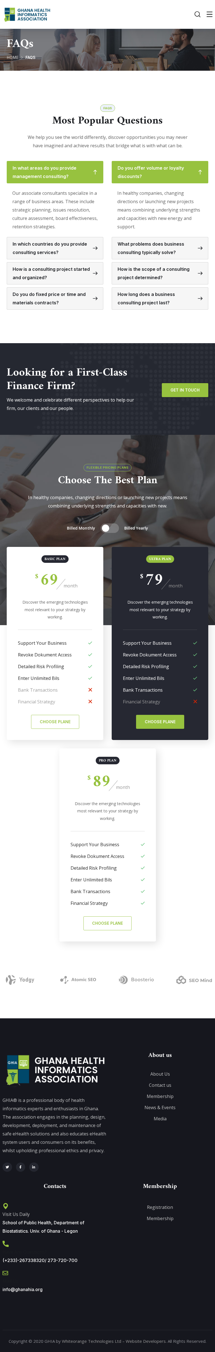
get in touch (185, 390)
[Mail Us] (5, 1273)
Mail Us (10, 1281)
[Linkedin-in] (34, 1167)
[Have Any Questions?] (6, 1244)
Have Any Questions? (25, 1252)
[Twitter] (7, 1167)
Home (12, 57)
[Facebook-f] (20, 1167)
